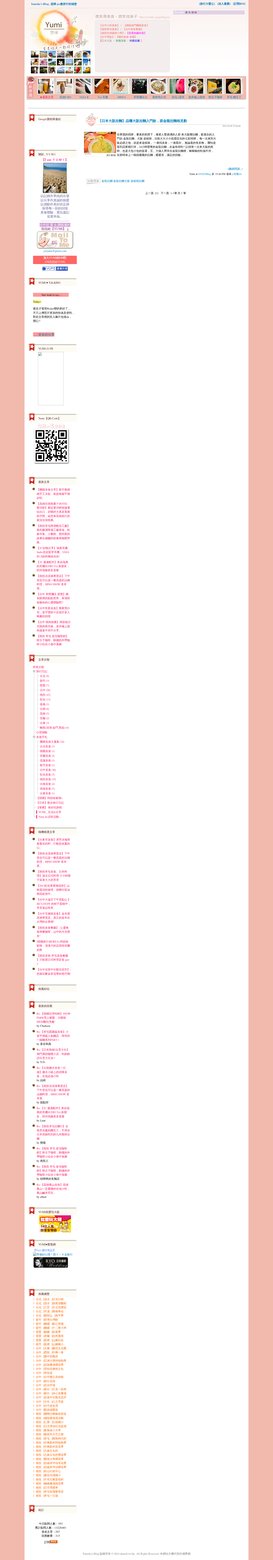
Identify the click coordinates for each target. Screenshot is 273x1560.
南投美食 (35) (48, 779)
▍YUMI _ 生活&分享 (48, 812)
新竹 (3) (44, 681)
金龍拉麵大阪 (121, 181)
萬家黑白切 (159, 97)
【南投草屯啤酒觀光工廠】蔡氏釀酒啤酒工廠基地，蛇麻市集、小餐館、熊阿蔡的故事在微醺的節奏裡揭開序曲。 (53, 534)
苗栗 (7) (44, 685)
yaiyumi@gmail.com (55, 251)
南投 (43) (45, 695)
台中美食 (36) (48, 770)
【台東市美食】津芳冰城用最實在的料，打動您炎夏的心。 (53, 844)
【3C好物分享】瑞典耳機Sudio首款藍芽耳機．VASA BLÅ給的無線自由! (53, 552)
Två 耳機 (103, 97)
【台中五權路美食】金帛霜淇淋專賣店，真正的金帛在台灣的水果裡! (53, 918)
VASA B (84, 97)
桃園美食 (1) (47, 751)
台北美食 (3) (47, 746)
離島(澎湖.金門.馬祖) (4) (54, 727)
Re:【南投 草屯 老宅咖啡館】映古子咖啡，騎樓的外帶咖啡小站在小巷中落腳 (53, 1152)
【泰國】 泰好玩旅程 (49, 807)
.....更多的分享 (43, 334)
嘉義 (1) (44, 704)
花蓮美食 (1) (47, 760)
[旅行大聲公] (207, 4)
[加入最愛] (224, 4)
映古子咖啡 (215, 97)
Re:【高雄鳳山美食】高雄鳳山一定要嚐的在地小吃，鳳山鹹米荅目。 (53, 1189)
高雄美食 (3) (47, 788)
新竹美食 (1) (47, 765)
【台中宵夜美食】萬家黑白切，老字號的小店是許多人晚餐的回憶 (53, 612)
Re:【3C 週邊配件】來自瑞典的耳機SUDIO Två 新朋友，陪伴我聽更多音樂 (53, 1112)
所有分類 (38, 667)
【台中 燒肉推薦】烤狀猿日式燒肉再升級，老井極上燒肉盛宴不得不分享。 (54, 626)
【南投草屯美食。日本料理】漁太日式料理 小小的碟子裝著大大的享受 (54, 876)
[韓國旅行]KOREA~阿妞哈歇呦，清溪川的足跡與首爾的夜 (53, 945)
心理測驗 (41, 732)
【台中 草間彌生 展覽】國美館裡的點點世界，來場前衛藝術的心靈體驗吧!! (53, 598)
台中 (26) (45, 690)
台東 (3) (44, 723)
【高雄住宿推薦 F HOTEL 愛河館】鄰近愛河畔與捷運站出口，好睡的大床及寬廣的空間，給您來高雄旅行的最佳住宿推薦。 (53, 512)
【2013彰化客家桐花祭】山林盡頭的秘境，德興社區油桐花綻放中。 (53, 890)
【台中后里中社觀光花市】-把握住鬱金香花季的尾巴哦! (54, 971)
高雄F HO (65, 97)
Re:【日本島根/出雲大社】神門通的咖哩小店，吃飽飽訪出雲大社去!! (53, 1054)
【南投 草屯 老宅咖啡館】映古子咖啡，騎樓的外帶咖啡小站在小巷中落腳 (53, 640)
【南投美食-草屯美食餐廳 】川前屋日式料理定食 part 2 (53, 960)
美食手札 (41, 737)
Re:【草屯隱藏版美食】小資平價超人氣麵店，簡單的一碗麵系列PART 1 (53, 1036)
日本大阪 (107, 40)
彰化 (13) (45, 699)
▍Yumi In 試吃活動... (48, 817)
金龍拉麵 (107, 181)
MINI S (122, 97)
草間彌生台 (140, 97)
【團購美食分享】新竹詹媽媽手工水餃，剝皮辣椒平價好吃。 (53, 494)
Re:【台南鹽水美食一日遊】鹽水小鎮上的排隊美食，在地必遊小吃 (52, 1072)
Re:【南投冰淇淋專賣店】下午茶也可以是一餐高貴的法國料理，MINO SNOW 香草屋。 (53, 1092)
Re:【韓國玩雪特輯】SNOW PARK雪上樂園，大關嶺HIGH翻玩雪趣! (54, 1018)
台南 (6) (44, 709)
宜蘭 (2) (44, 718)
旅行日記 (41, 671)
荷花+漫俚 (178, 97)
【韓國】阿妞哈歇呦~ (49, 798)
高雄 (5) (44, 713)
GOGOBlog (204, 174)
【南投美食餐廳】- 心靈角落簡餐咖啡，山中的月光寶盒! (53, 932)
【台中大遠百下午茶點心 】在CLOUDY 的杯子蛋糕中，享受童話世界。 (54, 903)
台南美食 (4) (47, 784)
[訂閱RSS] (239, 4)
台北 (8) (44, 676)
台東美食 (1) (47, 793)
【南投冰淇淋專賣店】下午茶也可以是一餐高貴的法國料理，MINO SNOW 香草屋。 (53, 582)
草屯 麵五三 (234, 97)
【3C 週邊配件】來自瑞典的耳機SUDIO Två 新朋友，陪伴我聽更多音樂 (53, 566)
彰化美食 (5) (47, 774)
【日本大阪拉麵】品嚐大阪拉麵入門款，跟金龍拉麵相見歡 (142, 120)
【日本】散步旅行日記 (50, 803)
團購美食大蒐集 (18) (52, 742)
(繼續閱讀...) (235, 169)
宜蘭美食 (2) (47, 756)
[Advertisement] (209, 45)
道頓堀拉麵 (137, 181)
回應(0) (238, 174)
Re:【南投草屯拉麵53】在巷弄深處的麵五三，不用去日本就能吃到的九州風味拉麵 (53, 1132)
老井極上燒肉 (196, 97)
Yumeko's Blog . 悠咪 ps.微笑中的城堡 (54, 4)
